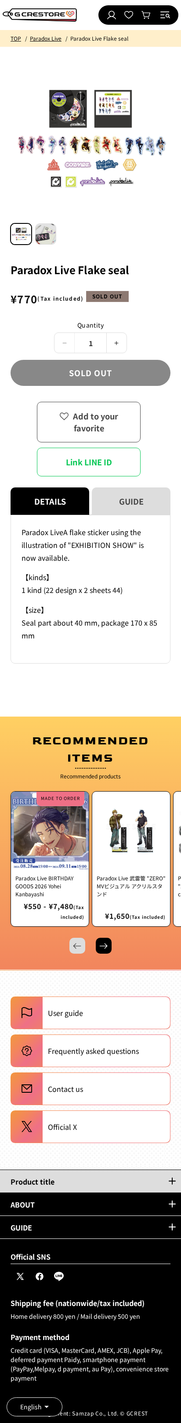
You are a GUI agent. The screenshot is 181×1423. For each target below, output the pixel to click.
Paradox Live (46, 38)
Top (16, 38)
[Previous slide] (77, 946)
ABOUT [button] (23, 1204)
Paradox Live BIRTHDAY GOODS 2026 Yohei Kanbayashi (44, 886)
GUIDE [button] (21, 1227)
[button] (165, 15)
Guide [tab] (131, 501)
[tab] (21, 234)
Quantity (90, 325)
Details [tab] (50, 501)
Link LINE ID (89, 462)
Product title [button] (32, 1181)
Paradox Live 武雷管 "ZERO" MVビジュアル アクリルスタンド (131, 886)
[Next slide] (104, 946)
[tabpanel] (90, 589)
